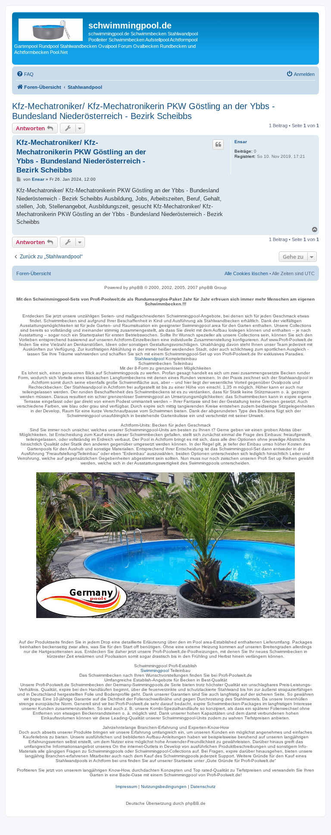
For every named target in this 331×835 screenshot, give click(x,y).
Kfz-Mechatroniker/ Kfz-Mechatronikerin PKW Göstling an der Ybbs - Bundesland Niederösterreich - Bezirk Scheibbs (143, 111)
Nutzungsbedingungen (164, 786)
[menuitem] (25, 74)
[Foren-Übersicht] (51, 28)
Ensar (240, 141)
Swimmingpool (155, 670)
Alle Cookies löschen (246, 273)
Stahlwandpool (149, 358)
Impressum (126, 786)
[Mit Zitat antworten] (218, 144)
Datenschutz (202, 786)
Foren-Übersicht (33, 273)
